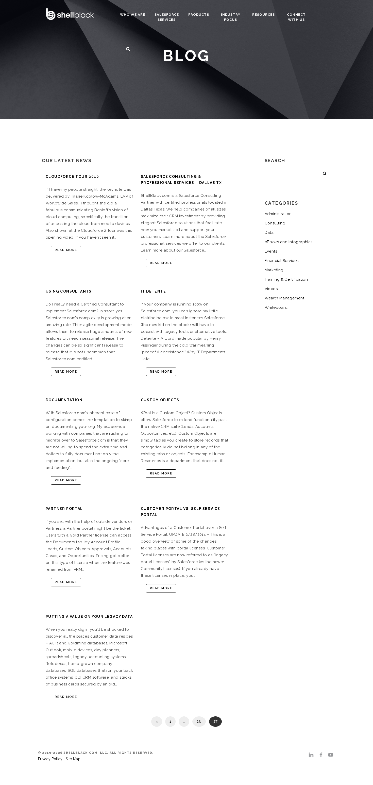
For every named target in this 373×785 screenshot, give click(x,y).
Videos (271, 288)
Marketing (274, 270)
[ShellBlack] (70, 13)
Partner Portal (64, 509)
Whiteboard (276, 307)
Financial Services (282, 260)
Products (198, 14)
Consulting (275, 223)
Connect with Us (296, 17)
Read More (66, 250)
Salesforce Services (167, 17)
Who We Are (132, 14)
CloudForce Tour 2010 (72, 177)
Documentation (64, 400)
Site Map (73, 759)
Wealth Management (284, 298)
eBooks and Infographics (289, 242)
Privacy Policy (50, 759)
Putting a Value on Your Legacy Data (89, 617)
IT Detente (153, 291)
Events (271, 251)
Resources (263, 14)
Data (269, 232)
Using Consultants (69, 291)
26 (199, 721)
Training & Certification (286, 279)
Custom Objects (160, 400)
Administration (278, 214)
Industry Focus (230, 17)
